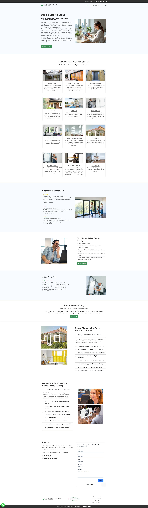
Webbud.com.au (87, 506)
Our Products (95, 5)
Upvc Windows (95, 110)
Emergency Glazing (52, 165)
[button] (96, 5)
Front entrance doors (95, 83)
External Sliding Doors (74, 83)
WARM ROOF (95, 138)
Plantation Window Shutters (74, 138)
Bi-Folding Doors (52, 83)
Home (87, 5)
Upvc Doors (74, 110)
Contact (105, 5)
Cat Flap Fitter (95, 165)
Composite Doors (52, 110)
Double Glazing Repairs (74, 165)
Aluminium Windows (52, 138)
